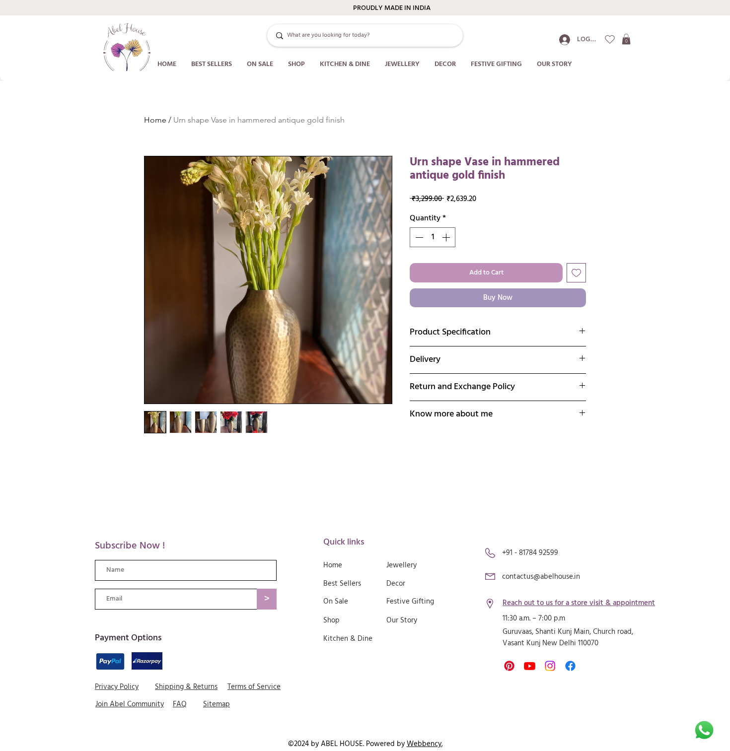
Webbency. (424, 744)
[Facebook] (570, 666)
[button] (626, 39)
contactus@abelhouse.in (541, 577)
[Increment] (447, 237)
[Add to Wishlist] (576, 272)
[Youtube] (529, 666)
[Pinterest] (509, 666)
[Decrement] (418, 237)
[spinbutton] (432, 237)
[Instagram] (550, 666)
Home (155, 120)
